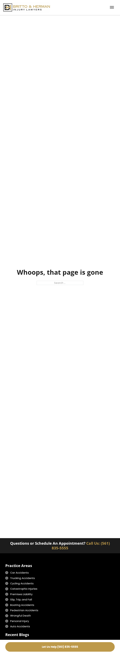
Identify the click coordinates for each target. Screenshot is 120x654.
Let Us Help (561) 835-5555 (60, 647)
